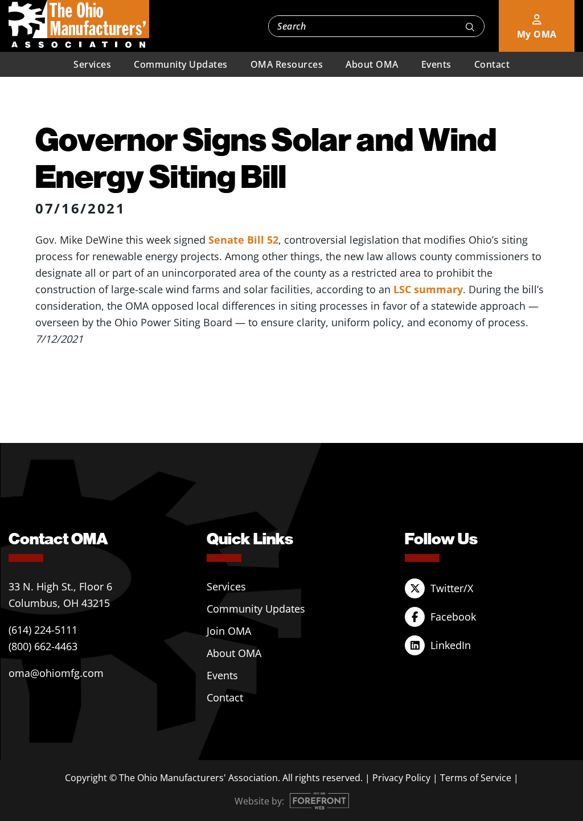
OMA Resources (287, 64)
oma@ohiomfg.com (56, 673)
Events (436, 64)
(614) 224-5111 (43, 630)
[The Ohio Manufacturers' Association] (79, 24)
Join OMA (229, 631)
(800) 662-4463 (43, 646)
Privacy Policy (401, 777)
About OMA (372, 64)
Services (92, 64)
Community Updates (181, 64)
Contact (492, 64)
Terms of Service (475, 777)
